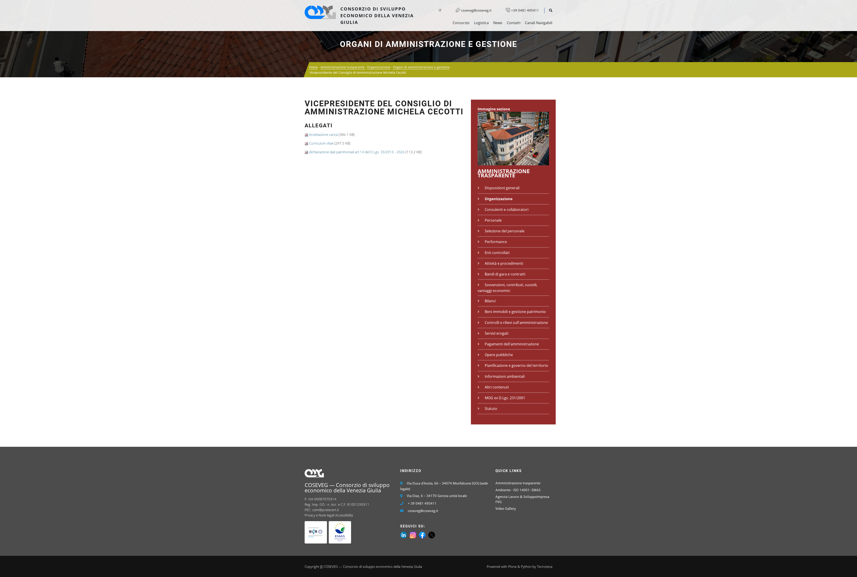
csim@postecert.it (325, 510)
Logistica (481, 22)
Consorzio (461, 22)
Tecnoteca (544, 566)
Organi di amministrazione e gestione (428, 44)
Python (526, 566)
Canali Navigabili (538, 22)
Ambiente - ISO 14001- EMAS (518, 490)
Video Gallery (505, 508)
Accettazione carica (323, 134)
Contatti (513, 22)
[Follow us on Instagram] (413, 534)
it (440, 10)
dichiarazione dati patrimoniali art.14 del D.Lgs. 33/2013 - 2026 (357, 152)
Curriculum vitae (321, 143)
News (497, 22)
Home (313, 67)
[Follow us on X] (431, 534)
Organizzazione (378, 67)
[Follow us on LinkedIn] (403, 534)
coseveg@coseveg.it (475, 10)
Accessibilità (344, 515)
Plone (512, 566)
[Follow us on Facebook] (422, 534)
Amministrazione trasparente (342, 67)
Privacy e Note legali (319, 515)
